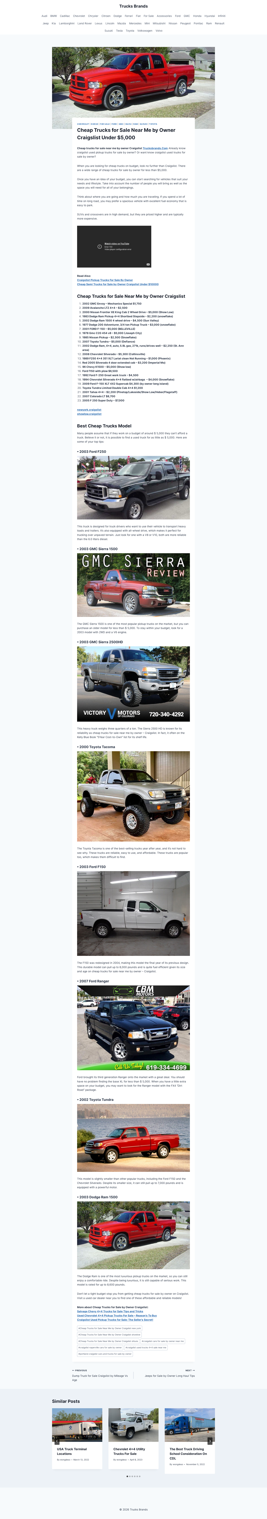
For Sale (149, 16)
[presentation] (77, 1425)
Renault (219, 23)
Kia (54, 23)
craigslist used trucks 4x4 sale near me (146, 1347)
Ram (209, 23)
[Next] (210, 1441)
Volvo (159, 30)
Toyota (130, 30)
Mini (147, 23)
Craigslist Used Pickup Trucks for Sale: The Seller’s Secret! (115, 1319)
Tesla (119, 30)
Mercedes (135, 23)
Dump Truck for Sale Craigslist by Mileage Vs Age (100, 1375)
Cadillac (65, 16)
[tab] (127, 1476)
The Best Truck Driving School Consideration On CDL (188, 1453)
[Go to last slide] (57, 1441)
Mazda (121, 23)
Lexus (98, 23)
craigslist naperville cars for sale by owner (100, 1347)
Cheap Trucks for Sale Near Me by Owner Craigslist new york (109, 1328)
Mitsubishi (159, 23)
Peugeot (185, 23)
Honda (197, 16)
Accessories (164, 16)
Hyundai (210, 16)
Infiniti (221, 16)
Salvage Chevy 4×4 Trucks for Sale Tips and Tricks (110, 1311)
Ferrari (129, 16)
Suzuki (109, 30)
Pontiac (198, 23)
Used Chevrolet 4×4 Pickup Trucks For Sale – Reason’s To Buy (117, 1315)
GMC (187, 16)
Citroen (106, 16)
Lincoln (110, 23)
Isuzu (128, 124)
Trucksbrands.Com (155, 148)
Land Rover (85, 23)
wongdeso (65, 1459)
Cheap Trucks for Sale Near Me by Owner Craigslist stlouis (108, 1341)
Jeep (46, 23)
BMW (53, 16)
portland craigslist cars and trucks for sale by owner (104, 1354)
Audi (44, 16)
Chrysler (93, 16)
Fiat (138, 16)
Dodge (118, 16)
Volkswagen (144, 30)
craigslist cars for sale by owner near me (163, 1341)
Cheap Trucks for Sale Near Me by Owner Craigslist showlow (109, 1334)
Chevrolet (79, 16)
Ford (178, 16)
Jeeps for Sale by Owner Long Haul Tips (170, 1373)
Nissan (173, 23)
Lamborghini (66, 23)
